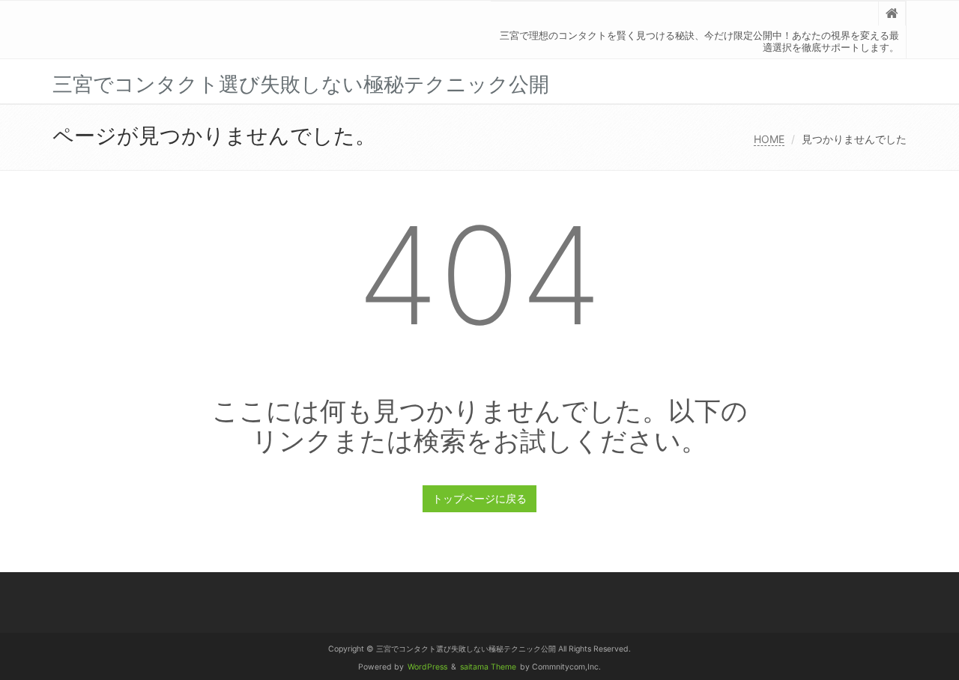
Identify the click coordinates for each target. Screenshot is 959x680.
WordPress (427, 667)
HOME (769, 139)
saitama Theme (488, 667)
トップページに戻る (479, 498)
